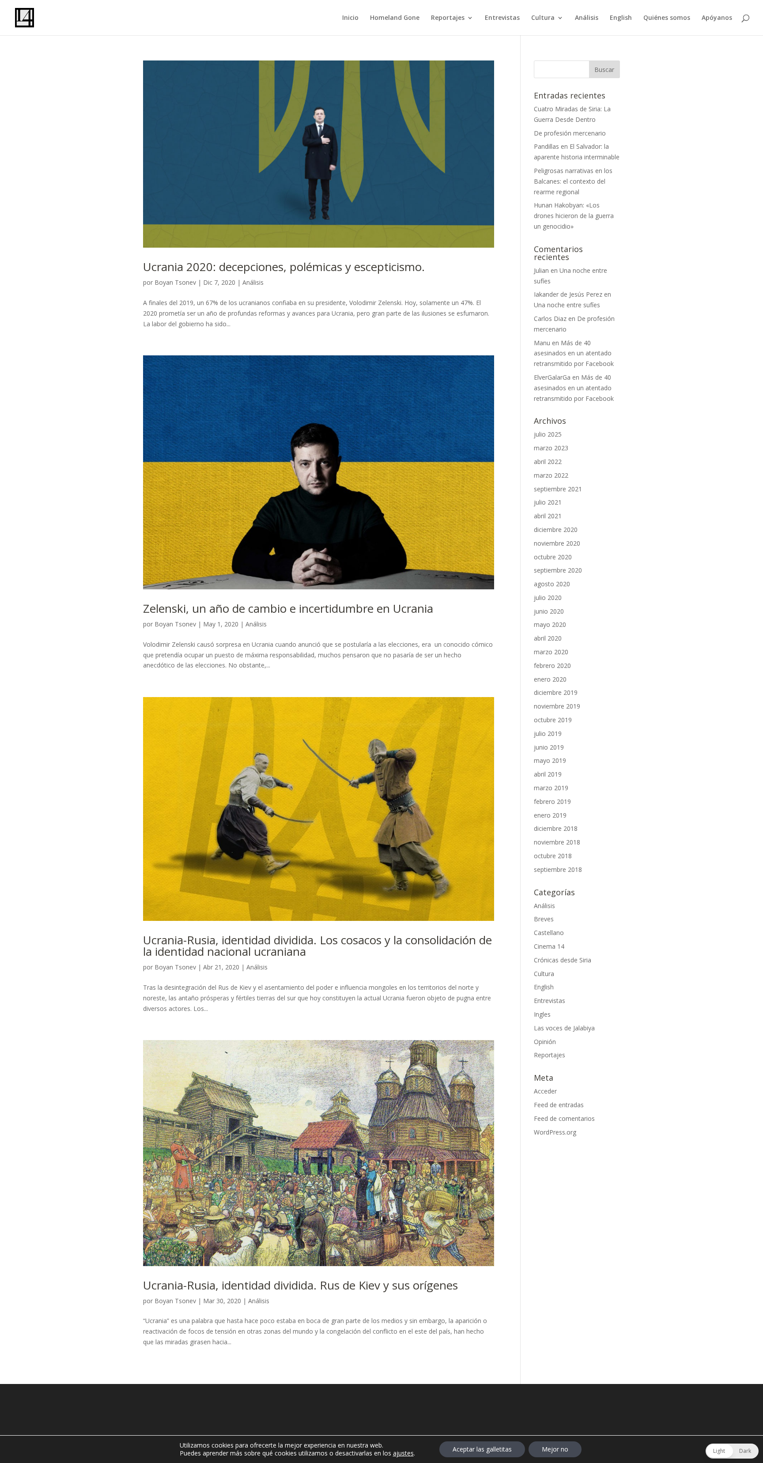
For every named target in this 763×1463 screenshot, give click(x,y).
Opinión (545, 1041)
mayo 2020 (550, 624)
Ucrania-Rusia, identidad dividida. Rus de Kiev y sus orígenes (300, 1285)
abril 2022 (548, 461)
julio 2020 (548, 597)
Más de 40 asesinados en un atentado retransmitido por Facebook (574, 353)
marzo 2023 (551, 448)
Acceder (545, 1091)
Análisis (586, 18)
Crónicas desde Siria (562, 960)
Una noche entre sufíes (567, 305)
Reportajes (448, 18)
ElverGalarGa (552, 377)
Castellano (549, 932)
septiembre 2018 (558, 869)
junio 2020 (549, 611)
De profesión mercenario (570, 133)
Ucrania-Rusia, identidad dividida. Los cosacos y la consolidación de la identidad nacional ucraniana (317, 945)
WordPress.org (555, 1132)
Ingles (542, 1014)
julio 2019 (548, 733)
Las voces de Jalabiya (564, 1028)
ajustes (403, 1453)
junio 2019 (549, 747)
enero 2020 (550, 679)
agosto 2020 (552, 584)
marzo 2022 (551, 475)
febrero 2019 (552, 801)
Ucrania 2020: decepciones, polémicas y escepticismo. (284, 267)
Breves (544, 919)
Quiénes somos (666, 18)
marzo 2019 (551, 788)
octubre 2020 (553, 557)
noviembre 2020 (557, 543)
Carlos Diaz (550, 318)
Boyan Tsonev (175, 282)
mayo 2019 (550, 760)
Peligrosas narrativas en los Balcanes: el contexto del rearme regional (573, 181)
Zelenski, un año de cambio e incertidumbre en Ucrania (288, 608)
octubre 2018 (553, 856)
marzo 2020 (551, 652)
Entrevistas (502, 18)
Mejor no (555, 1449)
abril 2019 (548, 774)
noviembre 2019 (557, 706)
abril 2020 (548, 638)
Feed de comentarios (564, 1118)
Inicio (350, 18)
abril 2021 (548, 516)
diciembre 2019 (556, 692)
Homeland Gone (394, 18)
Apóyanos (717, 18)
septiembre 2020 (558, 570)
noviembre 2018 (557, 842)
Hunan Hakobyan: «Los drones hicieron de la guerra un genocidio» (574, 215)
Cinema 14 (549, 946)
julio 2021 (548, 502)
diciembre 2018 (556, 828)
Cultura (543, 18)
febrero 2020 (552, 665)
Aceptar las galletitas (482, 1449)
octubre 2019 (553, 720)
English (621, 18)
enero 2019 (550, 815)
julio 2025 (548, 434)
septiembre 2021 (558, 489)
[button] (732, 1451)
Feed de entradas (559, 1105)
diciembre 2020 (556, 529)
